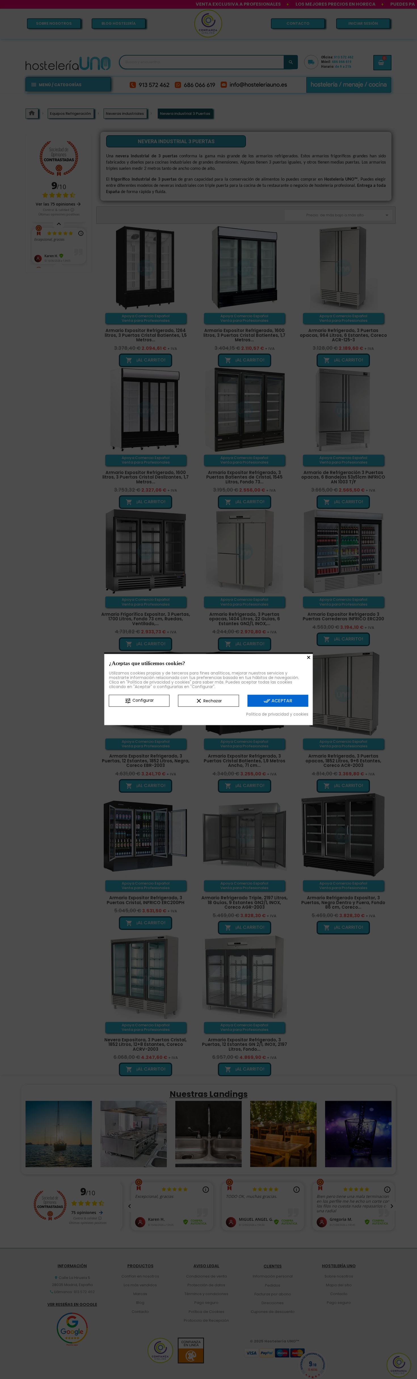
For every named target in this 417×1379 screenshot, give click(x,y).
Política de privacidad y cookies (277, 714)
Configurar (139, 700)
